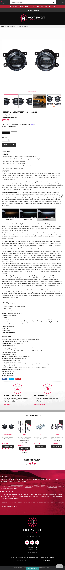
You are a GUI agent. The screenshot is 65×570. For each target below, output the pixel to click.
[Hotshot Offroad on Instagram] (32, 542)
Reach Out (28, 487)
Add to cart (24, 448)
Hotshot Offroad (22, 567)
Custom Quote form (9, 507)
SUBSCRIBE (7, 404)
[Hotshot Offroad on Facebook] (27, 542)
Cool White (6, 133)
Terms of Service (32, 553)
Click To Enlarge (32, 91)
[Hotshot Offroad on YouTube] (37, 542)
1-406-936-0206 (34, 10)
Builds (43, 485)
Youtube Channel (17, 485)
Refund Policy (32, 549)
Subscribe (46, 560)
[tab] (32, 151)
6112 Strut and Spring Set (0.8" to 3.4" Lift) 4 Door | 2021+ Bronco (57, 438)
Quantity (4, 137)
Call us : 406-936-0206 (33, 536)
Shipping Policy (39, 404)
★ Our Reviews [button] (32, 568)
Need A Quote (52, 487)
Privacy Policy (32, 547)
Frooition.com (47, 567)
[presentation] (3, 102)
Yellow (14, 133)
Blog (35, 485)
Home (2, 26)
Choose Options (8, 446)
